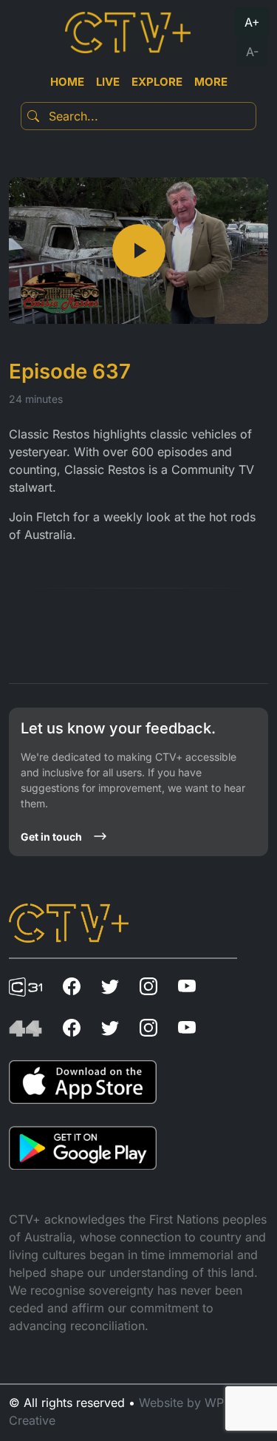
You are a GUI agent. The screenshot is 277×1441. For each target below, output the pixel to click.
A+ (252, 22)
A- (252, 51)
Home (67, 82)
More (211, 82)
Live (108, 82)
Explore (156, 82)
